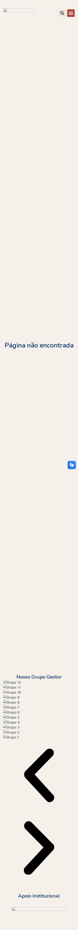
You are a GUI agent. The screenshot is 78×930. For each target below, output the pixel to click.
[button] (71, 13)
